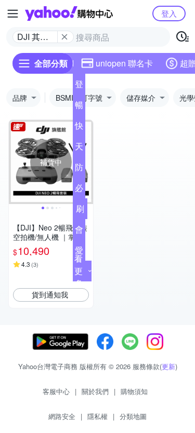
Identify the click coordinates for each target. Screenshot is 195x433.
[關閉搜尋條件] (64, 37)
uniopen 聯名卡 (124, 63)
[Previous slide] (15, 162)
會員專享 (79, 231)
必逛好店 (79, 190)
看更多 (78, 270)
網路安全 (61, 416)
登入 (169, 13)
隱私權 (97, 416)
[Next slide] (86, 162)
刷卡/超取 (80, 210)
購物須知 (134, 391)
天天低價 (79, 148)
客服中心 (56, 391)
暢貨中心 (79, 107)
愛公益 (79, 252)
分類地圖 (133, 416)
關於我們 (95, 391)
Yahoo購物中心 (69, 13)
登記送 (79, 86)
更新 (168, 366)
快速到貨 (79, 127)
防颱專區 (79, 169)
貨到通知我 (50, 294)
